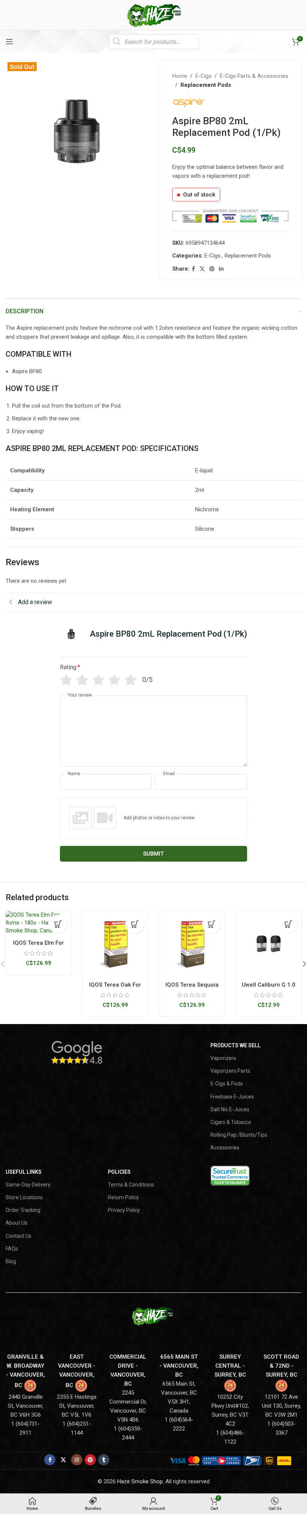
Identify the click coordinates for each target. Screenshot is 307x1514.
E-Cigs (203, 76)
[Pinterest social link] (212, 269)
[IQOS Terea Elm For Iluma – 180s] (38, 923)
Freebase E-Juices (232, 1097)
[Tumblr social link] (103, 1459)
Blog (11, 1261)
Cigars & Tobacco (230, 1122)
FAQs (12, 1249)
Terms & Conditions (131, 1185)
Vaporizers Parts (230, 1071)
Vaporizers (223, 1058)
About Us (16, 1223)
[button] (58, 924)
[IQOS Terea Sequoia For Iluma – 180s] (192, 944)
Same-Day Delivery (28, 1185)
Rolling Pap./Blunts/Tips (238, 1135)
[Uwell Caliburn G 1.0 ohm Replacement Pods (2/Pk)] (268, 944)
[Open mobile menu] (9, 41)
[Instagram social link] (76, 1459)
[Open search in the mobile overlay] (153, 41)
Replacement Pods (205, 85)
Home (179, 76)
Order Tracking (23, 1210)
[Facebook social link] (193, 269)
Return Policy (123, 1197)
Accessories (224, 1148)
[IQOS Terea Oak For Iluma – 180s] (115, 944)
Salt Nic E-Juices (229, 1109)
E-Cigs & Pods (226, 1084)
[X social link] (202, 269)
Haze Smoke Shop (140, 1481)
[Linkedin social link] (221, 269)
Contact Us (18, 1236)
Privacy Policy (124, 1210)
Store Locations (24, 1197)
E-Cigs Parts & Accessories (254, 76)
